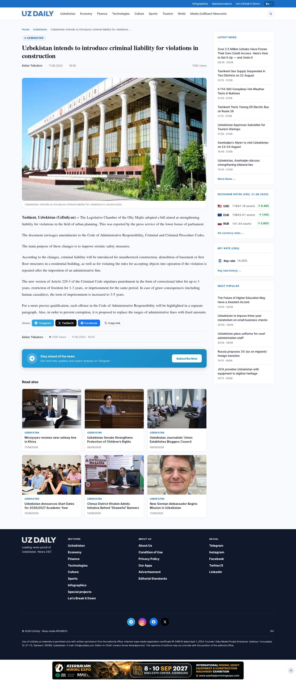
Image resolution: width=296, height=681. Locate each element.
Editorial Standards (153, 578)
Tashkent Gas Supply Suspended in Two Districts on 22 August (241, 73)
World (181, 13)
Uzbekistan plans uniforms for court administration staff (241, 336)
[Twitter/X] (165, 622)
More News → (227, 179)
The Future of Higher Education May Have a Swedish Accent (241, 300)
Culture (139, 13)
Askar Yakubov (32, 65)
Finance (102, 13)
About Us (145, 545)
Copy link (114, 323)
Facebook (90, 323)
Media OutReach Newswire (208, 13)
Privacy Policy (149, 559)
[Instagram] (142, 622)
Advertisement (150, 572)
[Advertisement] (148, 670)
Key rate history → (229, 270)
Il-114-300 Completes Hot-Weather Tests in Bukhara (241, 91)
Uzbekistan (67, 13)
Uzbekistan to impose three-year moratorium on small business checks (243, 318)
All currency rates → (231, 233)
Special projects (222, 3)
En (268, 3)
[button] (270, 13)
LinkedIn (215, 572)
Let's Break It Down (248, 3)
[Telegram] (131, 622)
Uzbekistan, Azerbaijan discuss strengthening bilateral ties (239, 163)
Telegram (44, 323)
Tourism (167, 13)
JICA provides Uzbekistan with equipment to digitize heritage (238, 371)
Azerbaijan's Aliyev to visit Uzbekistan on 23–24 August (243, 145)
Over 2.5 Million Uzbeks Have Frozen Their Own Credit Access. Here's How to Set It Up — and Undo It (243, 53)
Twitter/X (68, 323)
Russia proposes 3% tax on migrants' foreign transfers (242, 353)
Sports (153, 13)
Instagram (216, 552)
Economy (86, 13)
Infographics (200, 3)
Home (25, 29)
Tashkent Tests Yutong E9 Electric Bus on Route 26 (243, 109)
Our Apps (145, 565)
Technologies (121, 13)
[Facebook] (154, 622)
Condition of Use (151, 552)
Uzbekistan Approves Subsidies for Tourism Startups (241, 127)
